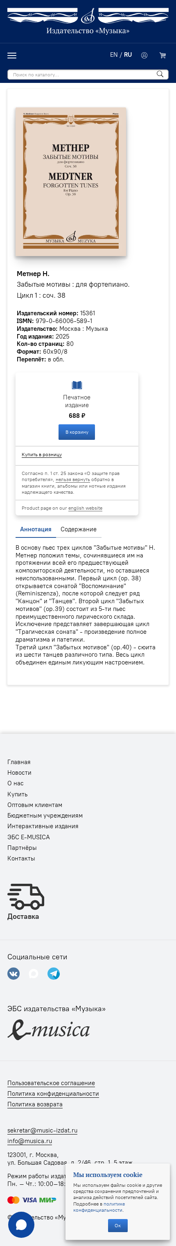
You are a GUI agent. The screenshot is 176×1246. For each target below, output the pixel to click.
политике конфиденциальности (99, 1207)
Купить (17, 794)
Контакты (21, 858)
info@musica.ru (29, 1141)
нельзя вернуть (73, 479)
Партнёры (22, 847)
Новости (19, 772)
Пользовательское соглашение (51, 1083)
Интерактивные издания (43, 826)
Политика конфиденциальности (53, 1093)
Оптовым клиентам (34, 805)
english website (85, 508)
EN (114, 54)
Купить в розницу (42, 454)
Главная (19, 762)
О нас (15, 783)
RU (128, 54)
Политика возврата (35, 1104)
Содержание (79, 529)
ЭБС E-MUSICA (28, 837)
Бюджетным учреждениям (45, 815)
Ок (118, 1225)
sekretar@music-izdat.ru (42, 1130)
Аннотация (36, 529)
